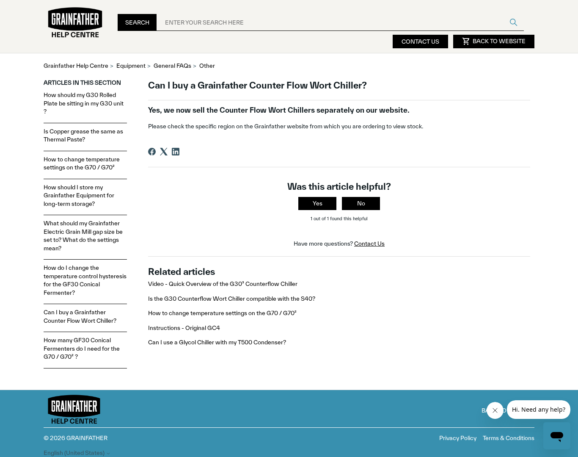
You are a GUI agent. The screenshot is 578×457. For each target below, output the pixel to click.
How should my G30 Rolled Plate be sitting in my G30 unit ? (84, 103)
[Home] (75, 23)
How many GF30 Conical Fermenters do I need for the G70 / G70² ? (82, 348)
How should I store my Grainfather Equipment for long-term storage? (79, 195)
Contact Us (420, 41)
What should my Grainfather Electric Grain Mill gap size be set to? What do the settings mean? (83, 236)
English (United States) (75, 453)
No (361, 203)
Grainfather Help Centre (76, 65)
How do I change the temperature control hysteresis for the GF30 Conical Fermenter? (85, 280)
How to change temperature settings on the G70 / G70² (82, 163)
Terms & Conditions (508, 438)
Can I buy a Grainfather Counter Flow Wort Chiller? (80, 316)
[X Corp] (164, 151)
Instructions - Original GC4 (184, 327)
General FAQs (172, 65)
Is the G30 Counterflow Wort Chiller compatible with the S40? (231, 298)
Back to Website (494, 41)
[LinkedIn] (175, 151)
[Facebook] (152, 151)
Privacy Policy (457, 438)
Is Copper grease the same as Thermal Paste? (83, 135)
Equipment (131, 65)
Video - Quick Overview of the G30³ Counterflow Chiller (222, 283)
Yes (317, 203)
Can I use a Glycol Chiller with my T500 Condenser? (217, 342)
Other (207, 65)
